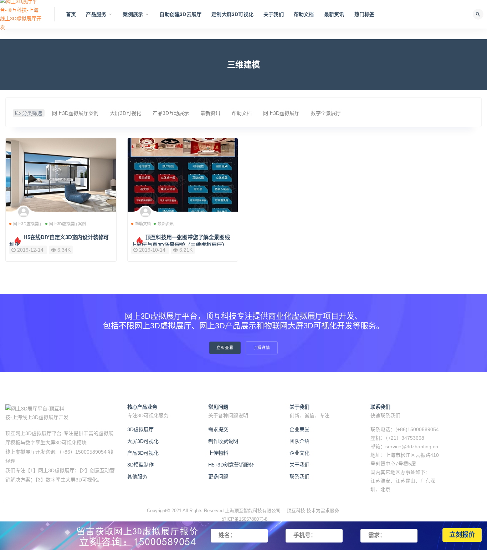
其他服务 (137, 476)
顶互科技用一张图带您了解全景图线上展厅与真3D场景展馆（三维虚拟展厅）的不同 (182, 245)
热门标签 (364, 14)
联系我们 (299, 476)
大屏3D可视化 (125, 113)
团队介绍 (299, 441)
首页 (71, 14)
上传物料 (218, 453)
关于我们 (273, 14)
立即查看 (225, 348)
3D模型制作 (140, 465)
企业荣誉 (299, 429)
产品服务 (96, 14)
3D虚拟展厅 (140, 429)
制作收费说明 (223, 441)
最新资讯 (334, 14)
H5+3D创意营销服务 (231, 465)
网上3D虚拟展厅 (281, 113)
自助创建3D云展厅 (180, 14)
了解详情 (261, 348)
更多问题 (218, 476)
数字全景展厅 (326, 113)
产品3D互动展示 (171, 113)
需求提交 (218, 429)
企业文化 (299, 453)
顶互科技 (296, 510)
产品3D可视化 (143, 453)
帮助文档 (304, 14)
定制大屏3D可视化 (232, 14)
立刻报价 (462, 535)
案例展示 (133, 14)
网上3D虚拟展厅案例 (75, 113)
